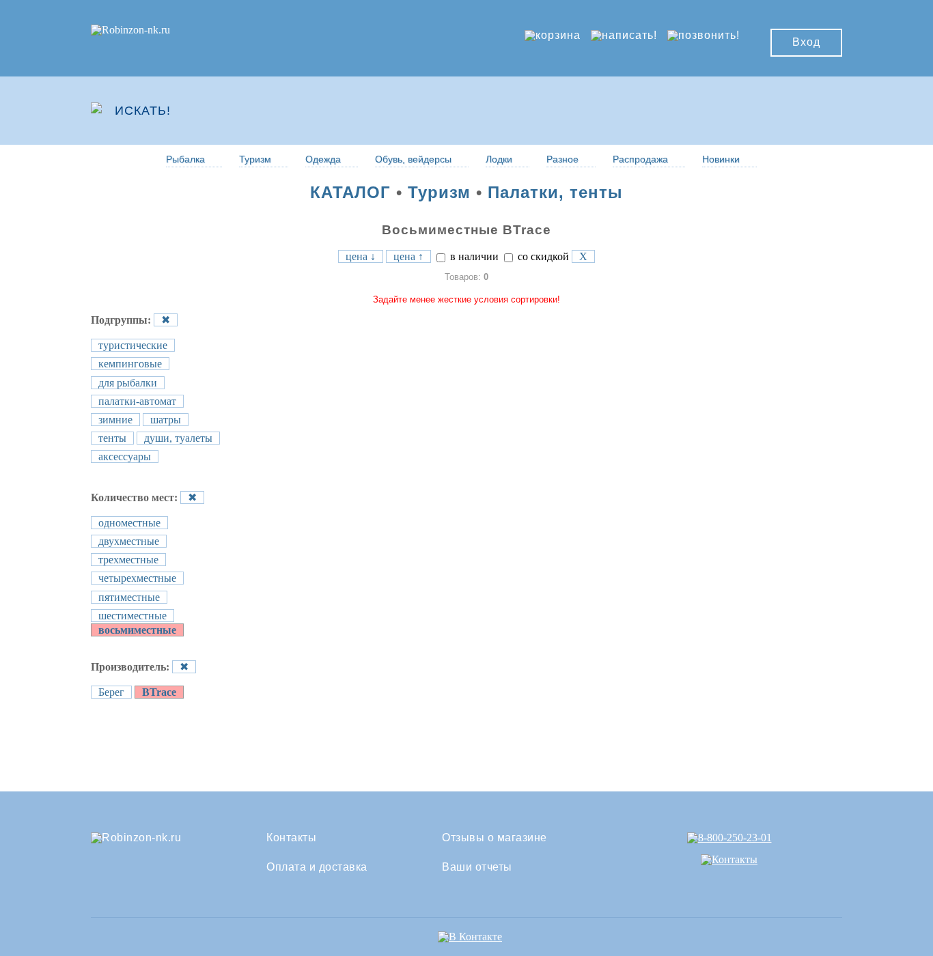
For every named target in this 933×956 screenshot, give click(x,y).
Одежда (323, 159)
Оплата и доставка (316, 867)
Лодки (499, 159)
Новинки (721, 159)
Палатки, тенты (555, 192)
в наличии (473, 256)
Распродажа (640, 159)
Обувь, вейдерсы (413, 159)
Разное (562, 159)
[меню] (802, 111)
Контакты (291, 837)
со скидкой (542, 256)
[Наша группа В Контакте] (470, 936)
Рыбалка (185, 159)
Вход (806, 42)
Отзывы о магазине (494, 837)
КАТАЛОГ (350, 192)
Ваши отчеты (477, 867)
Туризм (255, 159)
